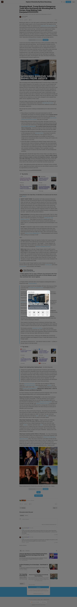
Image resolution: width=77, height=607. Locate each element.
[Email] (38, 312)
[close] (48, 292)
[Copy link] (29, 312)
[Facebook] (34, 312)
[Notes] (43, 312)
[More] (47, 312)
